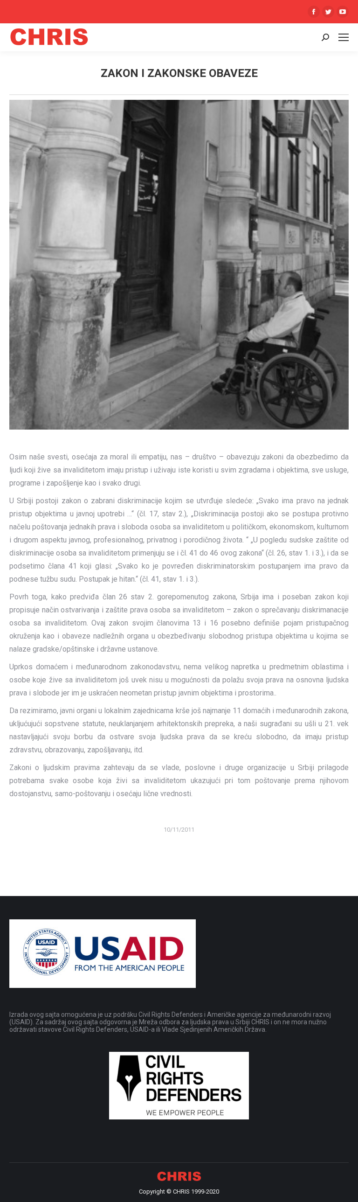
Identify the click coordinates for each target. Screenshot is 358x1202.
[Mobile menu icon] (343, 37)
